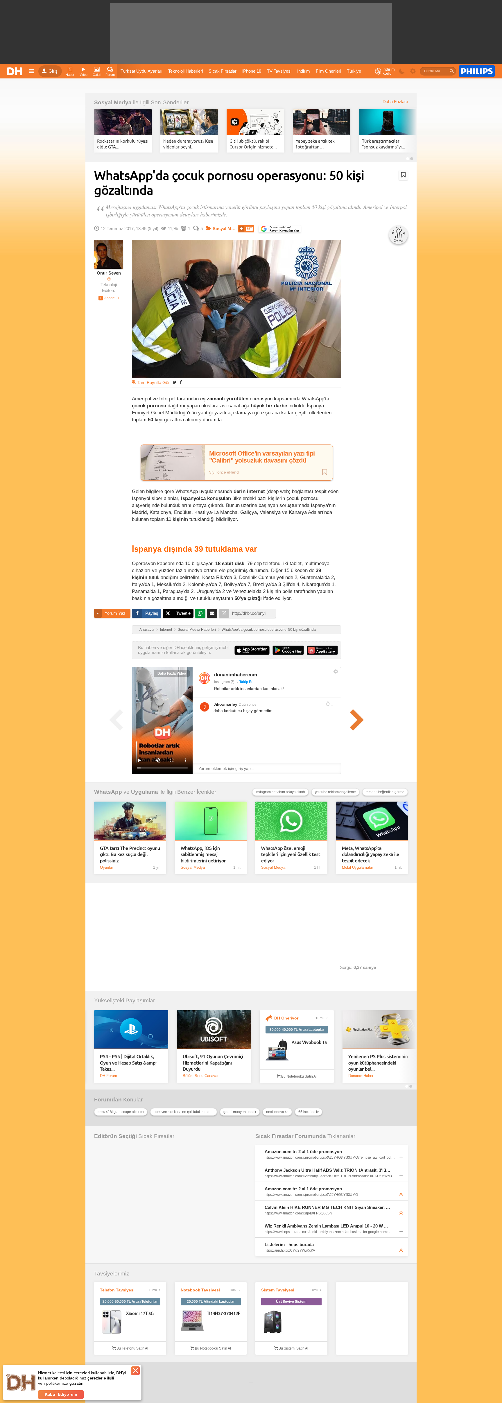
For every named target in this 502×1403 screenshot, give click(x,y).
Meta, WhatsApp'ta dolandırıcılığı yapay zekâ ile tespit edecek (370, 854)
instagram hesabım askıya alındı (280, 792)
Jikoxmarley (225, 704)
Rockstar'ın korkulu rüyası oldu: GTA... (122, 143)
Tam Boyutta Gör (153, 382)
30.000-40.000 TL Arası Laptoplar (297, 1030)
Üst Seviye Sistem (291, 1302)
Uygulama (144, 792)
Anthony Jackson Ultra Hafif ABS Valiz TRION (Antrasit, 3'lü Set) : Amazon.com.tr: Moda (328, 1170)
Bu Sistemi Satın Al (293, 1348)
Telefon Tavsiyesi (117, 1290)
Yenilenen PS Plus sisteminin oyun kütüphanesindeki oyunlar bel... (378, 1062)
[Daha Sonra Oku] (403, 175)
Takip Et (245, 682)
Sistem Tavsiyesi (277, 1290)
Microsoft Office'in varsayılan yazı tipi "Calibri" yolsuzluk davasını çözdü (262, 457)
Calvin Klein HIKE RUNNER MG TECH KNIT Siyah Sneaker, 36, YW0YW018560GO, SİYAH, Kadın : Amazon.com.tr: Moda (328, 1207)
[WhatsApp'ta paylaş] (200, 613)
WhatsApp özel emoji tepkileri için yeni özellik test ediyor (290, 854)
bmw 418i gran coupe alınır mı (121, 1112)
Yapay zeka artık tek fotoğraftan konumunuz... (315, 144)
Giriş (53, 71)
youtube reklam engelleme (335, 792)
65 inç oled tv (308, 1112)
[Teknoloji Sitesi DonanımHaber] (15, 71)
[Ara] (451, 71)
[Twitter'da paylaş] (175, 382)
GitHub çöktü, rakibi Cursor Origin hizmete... (253, 143)
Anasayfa (146, 630)
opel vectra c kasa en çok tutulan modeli (184, 1112)
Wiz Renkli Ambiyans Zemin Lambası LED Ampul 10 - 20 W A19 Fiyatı (328, 1226)
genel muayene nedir (239, 1112)
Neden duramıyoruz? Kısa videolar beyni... (188, 143)
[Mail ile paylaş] (212, 613)
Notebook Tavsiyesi (200, 1290)
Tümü (319, 1018)
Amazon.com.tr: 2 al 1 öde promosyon (303, 1151)
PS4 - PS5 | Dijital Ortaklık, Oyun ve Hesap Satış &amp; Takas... (128, 1062)
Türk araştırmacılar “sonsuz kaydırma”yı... (383, 143)
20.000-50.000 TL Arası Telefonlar (130, 1302)
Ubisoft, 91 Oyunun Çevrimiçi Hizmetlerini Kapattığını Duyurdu (213, 1062)
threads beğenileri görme (385, 792)
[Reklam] (477, 71)
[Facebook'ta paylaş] (181, 382)
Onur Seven (109, 273)
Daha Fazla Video (171, 673)
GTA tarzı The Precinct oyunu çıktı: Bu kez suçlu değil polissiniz (130, 854)
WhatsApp (108, 792)
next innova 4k (277, 1112)
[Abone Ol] (108, 298)
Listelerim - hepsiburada (289, 1244)
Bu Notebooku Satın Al (298, 1076)
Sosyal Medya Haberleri (197, 630)
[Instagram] (204, 678)
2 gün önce (248, 705)
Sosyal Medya (113, 102)
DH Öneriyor (286, 1018)
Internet (166, 630)
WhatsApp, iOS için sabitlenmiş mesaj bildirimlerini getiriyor (203, 854)
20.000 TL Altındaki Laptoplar (211, 1302)
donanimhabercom (235, 675)
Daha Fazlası (395, 101)
